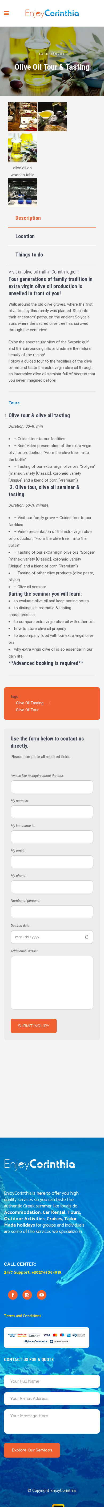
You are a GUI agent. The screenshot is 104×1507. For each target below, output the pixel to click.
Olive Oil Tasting (29, 703)
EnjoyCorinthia (63, 1490)
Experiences (52, 53)
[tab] (52, 218)
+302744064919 (46, 1272)
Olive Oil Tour (27, 710)
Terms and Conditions (22, 1316)
